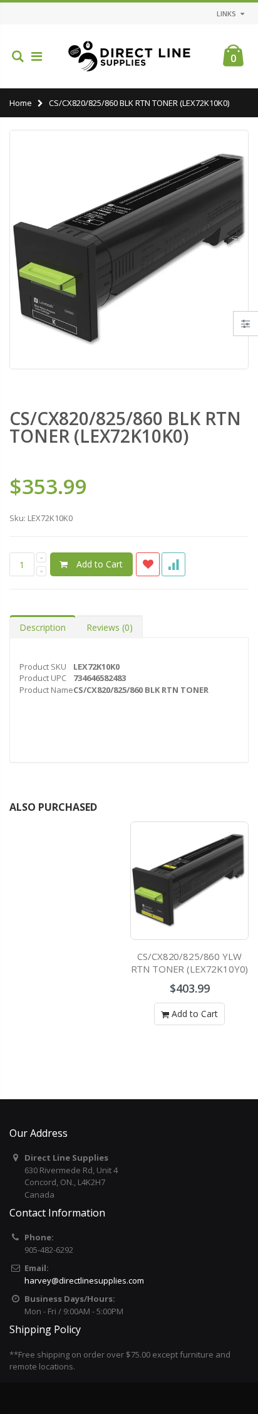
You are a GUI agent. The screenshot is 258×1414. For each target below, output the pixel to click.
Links (226, 13)
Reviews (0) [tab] (109, 627)
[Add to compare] (173, 564)
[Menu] (36, 56)
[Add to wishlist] (148, 564)
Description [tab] (42, 627)
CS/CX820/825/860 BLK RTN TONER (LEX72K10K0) (125, 427)
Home (20, 102)
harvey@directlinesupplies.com (84, 1280)
